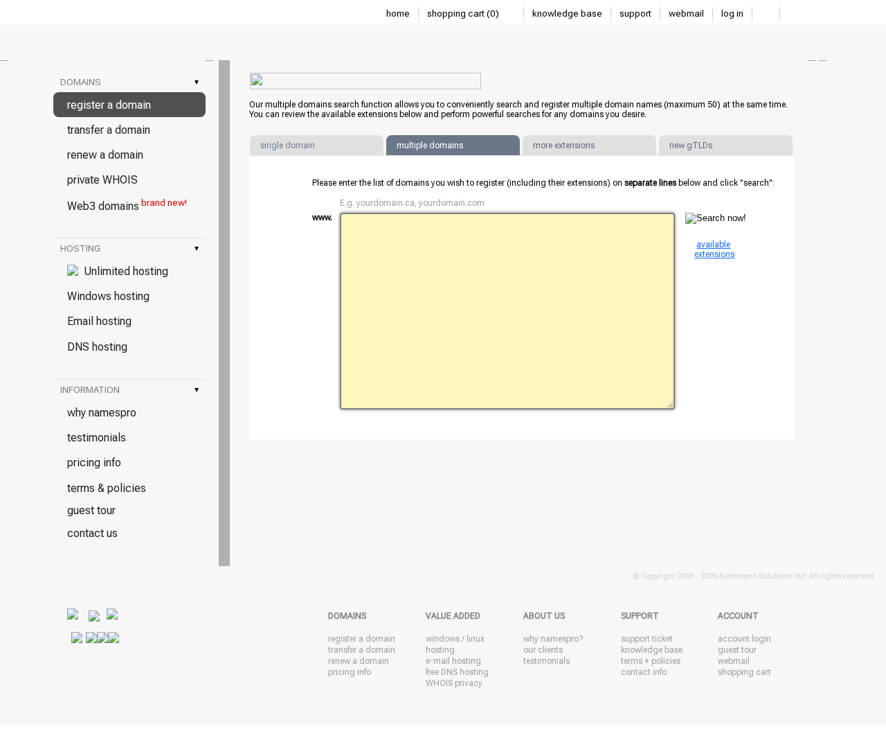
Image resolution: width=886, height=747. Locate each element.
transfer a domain (108, 130)
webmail (686, 13)
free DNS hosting (457, 672)
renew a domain (105, 154)
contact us (92, 533)
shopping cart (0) (464, 13)
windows (443, 639)
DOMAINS (129, 82)
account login (744, 639)
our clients (543, 650)
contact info (644, 672)
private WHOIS (102, 179)
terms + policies (650, 661)
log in (732, 13)
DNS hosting (97, 346)
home (398, 13)
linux (476, 639)
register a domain (109, 105)
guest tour (91, 510)
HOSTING (129, 248)
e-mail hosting (453, 661)
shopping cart (744, 672)
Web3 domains (127, 205)
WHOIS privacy (454, 683)
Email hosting (99, 321)
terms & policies (106, 488)
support (635, 13)
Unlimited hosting (123, 271)
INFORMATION (129, 390)
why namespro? (553, 639)
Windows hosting (108, 296)
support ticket (647, 639)
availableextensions (714, 249)
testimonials (96, 437)
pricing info (94, 462)
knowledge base (567, 13)
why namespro (101, 412)
